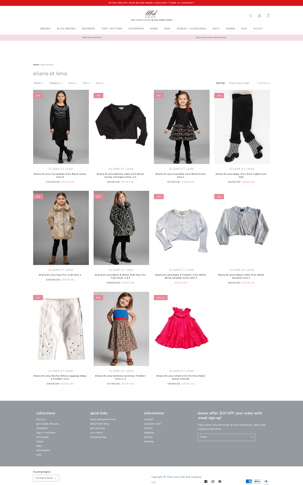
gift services (97, 428)
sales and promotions (103, 419)
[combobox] (236, 15)
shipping (149, 432)
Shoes (39, 441)
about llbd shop (99, 423)
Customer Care (152, 423)
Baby (39, 446)
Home (36, 64)
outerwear (42, 437)
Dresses (41, 419)
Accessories (43, 450)
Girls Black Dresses (47, 423)
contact (148, 419)
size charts (96, 432)
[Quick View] (86, 162)
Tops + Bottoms (46, 432)
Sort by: (220, 83)
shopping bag (98, 437)
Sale (39, 454)
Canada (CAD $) (44, 478)
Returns (148, 428)
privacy (148, 437)
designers (42, 428)
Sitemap (149, 441)
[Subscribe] (251, 437)
